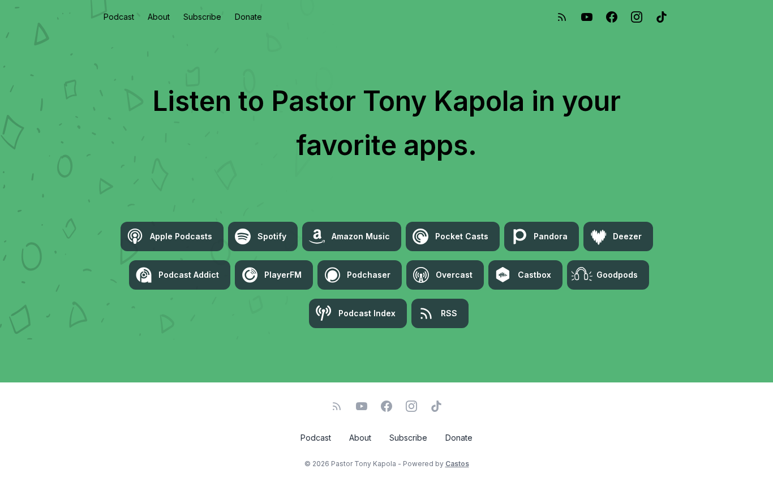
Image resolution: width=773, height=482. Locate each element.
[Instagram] (636, 17)
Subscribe (202, 16)
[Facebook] (612, 17)
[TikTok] (661, 17)
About (159, 16)
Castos (457, 463)
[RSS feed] (562, 17)
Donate (248, 16)
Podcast (119, 16)
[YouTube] (587, 17)
